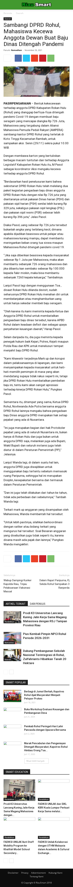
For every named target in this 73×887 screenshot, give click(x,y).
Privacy (24, 872)
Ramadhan (16, 50)
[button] (68, 5)
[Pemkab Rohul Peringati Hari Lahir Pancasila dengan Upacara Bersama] (12, 731)
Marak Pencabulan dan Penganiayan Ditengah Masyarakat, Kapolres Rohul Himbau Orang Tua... (46, 747)
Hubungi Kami (55, 872)
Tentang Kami (36, 876)
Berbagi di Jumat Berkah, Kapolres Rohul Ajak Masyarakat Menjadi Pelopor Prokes (44, 695)
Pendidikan (9, 621)
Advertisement (38, 872)
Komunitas (9, 642)
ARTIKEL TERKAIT (16, 603)
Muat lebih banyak (35, 760)
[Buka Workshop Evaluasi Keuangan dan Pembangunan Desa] (12, 714)
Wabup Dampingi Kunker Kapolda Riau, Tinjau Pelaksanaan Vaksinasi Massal (18, 586)
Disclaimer (13, 872)
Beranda (8, 13)
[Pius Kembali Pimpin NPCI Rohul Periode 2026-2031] (12, 638)
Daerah (19, 13)
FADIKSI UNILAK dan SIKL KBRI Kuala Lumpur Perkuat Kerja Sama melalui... (53, 808)
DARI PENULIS (37, 603)
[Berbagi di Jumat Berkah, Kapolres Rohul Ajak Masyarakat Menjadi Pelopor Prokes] (12, 696)
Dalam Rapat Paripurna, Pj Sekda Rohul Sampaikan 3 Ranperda (54, 584)
